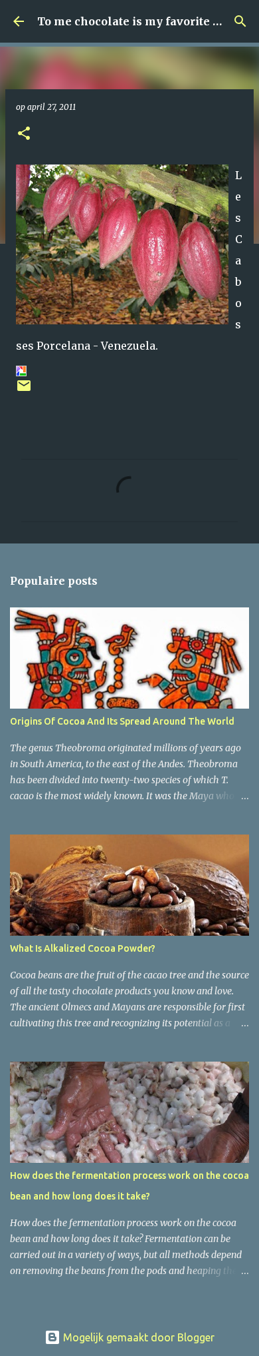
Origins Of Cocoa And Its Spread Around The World (122, 721)
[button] (24, 134)
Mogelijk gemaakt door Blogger (137, 1337)
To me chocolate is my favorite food (137, 21)
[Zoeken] (240, 21)
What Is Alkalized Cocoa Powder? (82, 948)
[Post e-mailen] (24, 390)
